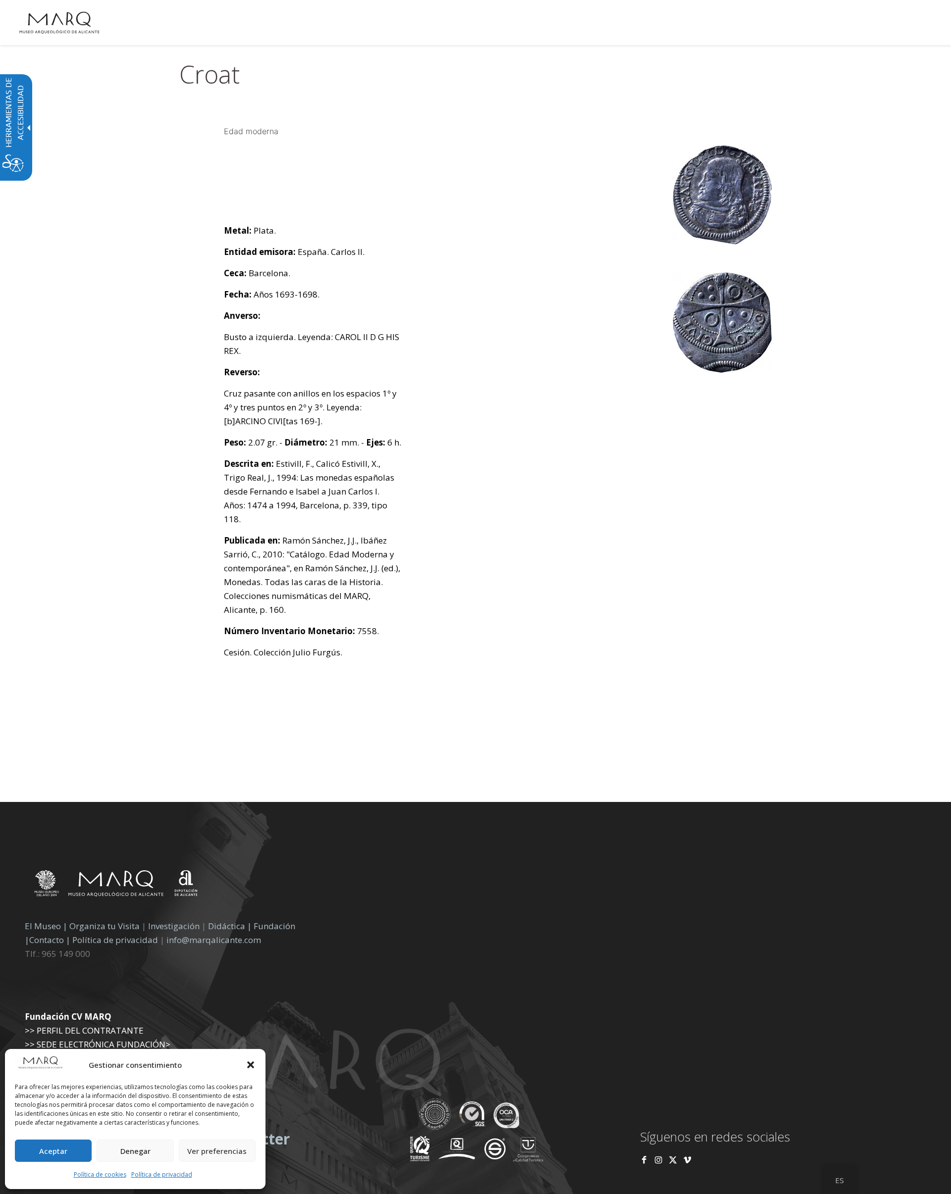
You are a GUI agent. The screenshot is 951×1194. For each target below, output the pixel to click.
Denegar (135, 1151)
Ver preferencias (217, 1151)
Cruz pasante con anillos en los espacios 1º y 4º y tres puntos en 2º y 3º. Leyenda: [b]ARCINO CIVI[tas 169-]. (310, 407)
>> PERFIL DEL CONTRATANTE (84, 1030)
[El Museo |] (168, 875)
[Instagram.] (658, 1159)
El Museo (43, 926)
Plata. (250, 230)
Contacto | (49, 939)
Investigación (174, 926)
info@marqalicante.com (213, 939)
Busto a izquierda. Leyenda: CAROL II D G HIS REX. (311, 343)
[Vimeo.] (687, 1159)
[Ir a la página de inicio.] (59, 22)
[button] (251, 1065)
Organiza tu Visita (104, 926)
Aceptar (53, 1151)
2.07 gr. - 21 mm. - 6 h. (312, 442)
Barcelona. (257, 273)
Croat (209, 74)
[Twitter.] (674, 1159)
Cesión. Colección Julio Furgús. (283, 652)
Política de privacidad (161, 1174)
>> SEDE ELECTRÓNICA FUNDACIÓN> (97, 1044)
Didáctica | (231, 926)
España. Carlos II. (294, 251)
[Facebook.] (644, 1159)
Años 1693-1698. (271, 294)
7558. (301, 631)
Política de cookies (100, 1174)
